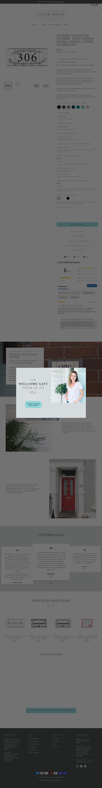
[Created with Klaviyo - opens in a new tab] (51, 419)
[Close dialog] (83, 370)
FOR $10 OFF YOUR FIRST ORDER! (33, 404)
